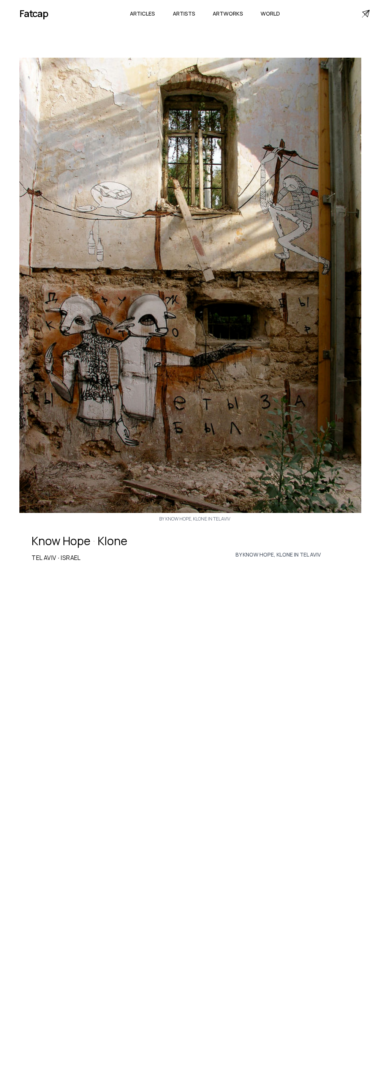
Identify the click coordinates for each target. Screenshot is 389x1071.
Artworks (228, 13)
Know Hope (61, 541)
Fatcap (33, 13)
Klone (112, 541)
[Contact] (366, 13)
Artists (184, 13)
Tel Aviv (44, 557)
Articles (142, 13)
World (270, 13)
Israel (71, 557)
